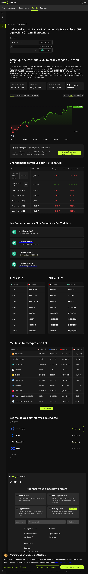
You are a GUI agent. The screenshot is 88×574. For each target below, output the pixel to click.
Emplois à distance (31, 551)
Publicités (43, 8)
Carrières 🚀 (28, 537)
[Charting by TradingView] (13, 136)
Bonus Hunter (24, 8)
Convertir (11, 24)
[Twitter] (10, 482)
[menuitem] (3, 13)
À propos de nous (30, 534)
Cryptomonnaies (55, 534)
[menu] (3, 19)
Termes (15, 571)
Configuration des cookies (71, 571)
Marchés (34, 8)
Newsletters (12, 8)
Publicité (27, 548)
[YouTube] (15, 482)
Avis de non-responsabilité (51, 571)
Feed (3, 8)
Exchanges (52, 537)
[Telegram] (20, 482)
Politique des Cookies (63, 562)
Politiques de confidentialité (30, 571)
